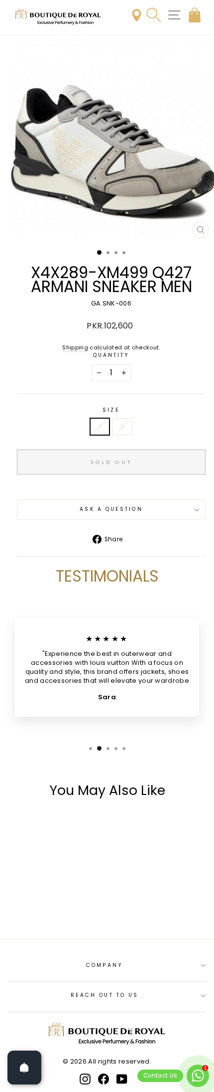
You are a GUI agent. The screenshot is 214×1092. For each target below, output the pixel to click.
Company (104, 965)
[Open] (24, 1068)
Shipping (75, 347)
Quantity (111, 355)
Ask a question (111, 509)
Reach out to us (104, 995)
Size (111, 410)
